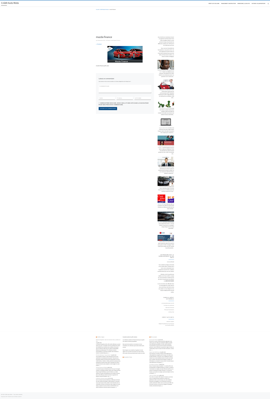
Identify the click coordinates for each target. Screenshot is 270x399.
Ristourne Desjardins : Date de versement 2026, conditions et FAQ (108, 340)
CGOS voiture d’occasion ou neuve (166, 241)
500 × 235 (105, 40)
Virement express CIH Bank (101, 367)
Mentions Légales (170, 321)
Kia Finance (160, 222)
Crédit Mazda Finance (104, 9)
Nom (101, 98)
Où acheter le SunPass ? (154, 364)
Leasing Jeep (171, 312)
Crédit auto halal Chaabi (164, 186)
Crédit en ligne (100, 337)
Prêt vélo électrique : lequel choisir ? (103, 355)
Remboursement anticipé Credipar (166, 167)
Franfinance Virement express (102, 378)
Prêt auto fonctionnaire (169, 309)
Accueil (97, 9)
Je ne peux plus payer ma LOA (167, 303)
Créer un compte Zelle (154, 375)
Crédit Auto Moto (8, 394)
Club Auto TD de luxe (169, 307)
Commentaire (104, 86)
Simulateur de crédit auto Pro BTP (167, 90)
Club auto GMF (161, 204)
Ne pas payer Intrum (153, 339)
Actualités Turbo (128, 357)
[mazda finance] (125, 54)
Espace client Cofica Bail (164, 128)
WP (7, 396)
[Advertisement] (135, 22)
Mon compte (154, 337)
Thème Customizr (18, 396)
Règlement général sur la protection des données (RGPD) (166, 324)
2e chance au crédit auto (169, 305)
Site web (138, 98)
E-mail (119, 98)
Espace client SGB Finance (154, 352)
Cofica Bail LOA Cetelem (164, 108)
